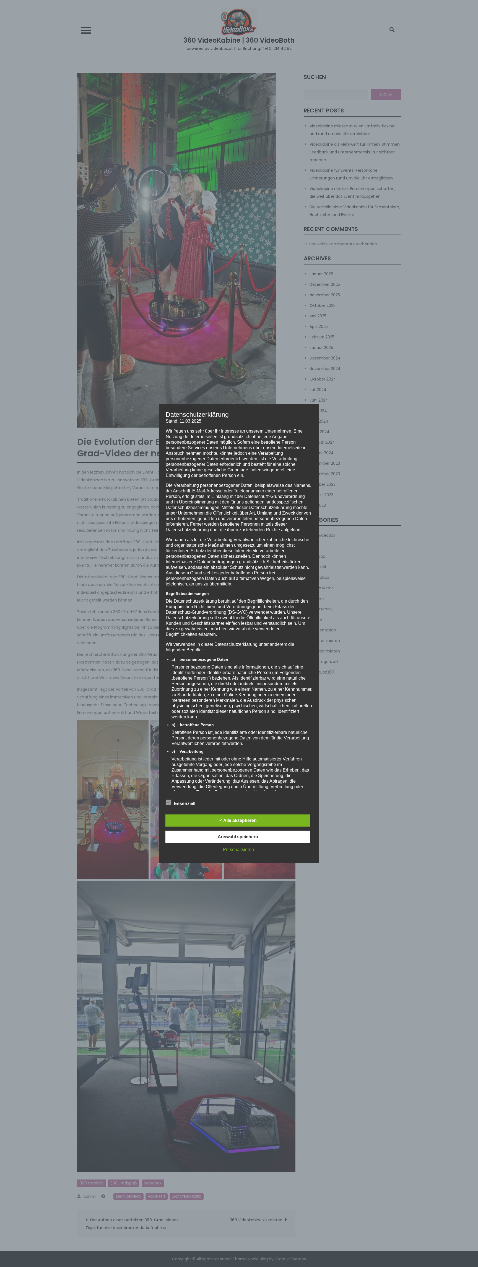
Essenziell (184, 803)
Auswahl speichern (238, 836)
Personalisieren (238, 849)
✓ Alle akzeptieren (238, 820)
